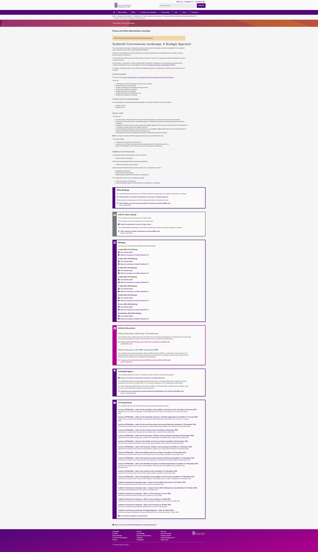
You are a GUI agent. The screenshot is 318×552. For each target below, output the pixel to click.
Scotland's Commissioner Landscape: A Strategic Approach (129, 18)
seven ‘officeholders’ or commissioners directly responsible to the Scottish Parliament (149, 77)
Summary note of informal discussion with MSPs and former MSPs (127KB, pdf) (145, 360)
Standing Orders (166, 535)
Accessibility (141, 533)
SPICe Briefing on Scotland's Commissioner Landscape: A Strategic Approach (143, 197)
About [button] (184, 12)
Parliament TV (189, 1)
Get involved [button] (166, 12)
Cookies (115, 533)
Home (114, 16)
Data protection (117, 535)
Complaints (140, 539)
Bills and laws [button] (122, 12)
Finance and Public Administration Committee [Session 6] (180, 16)
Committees (137, 16)
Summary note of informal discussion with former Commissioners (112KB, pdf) (145, 342)
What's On (179, 1)
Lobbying (140, 537)
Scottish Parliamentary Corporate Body (158, 65)
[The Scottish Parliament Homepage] (114, 12)
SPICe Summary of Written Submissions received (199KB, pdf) (140, 231)
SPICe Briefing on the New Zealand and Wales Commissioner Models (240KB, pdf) (144, 203)
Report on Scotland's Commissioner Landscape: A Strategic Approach (142, 378)
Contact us (194, 12)
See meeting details (126, 252)
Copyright (115, 531)
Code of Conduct (166, 533)
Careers (139, 531)
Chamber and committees (125, 16)
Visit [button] (176, 12)
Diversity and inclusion (144, 535)
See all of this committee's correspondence (134, 516)
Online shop (164, 539)
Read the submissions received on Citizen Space (135, 224)
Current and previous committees (152, 16)
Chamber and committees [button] (148, 12)
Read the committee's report (144, 38)
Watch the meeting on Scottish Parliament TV (134, 255)
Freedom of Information (119, 537)
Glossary (163, 531)
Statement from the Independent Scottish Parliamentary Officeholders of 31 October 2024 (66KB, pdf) (152, 391)
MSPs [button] (134, 12)
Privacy (114, 539)
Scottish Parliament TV (168, 537)
